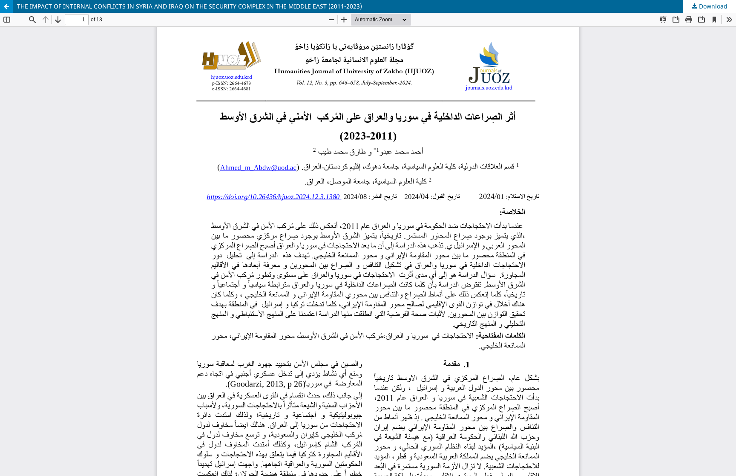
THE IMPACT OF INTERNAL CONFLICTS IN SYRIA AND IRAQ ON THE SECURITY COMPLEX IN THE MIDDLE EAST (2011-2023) (189, 6)
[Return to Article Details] (6, 6)
